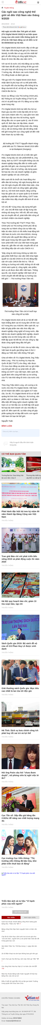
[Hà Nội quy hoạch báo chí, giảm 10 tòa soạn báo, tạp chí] (20, 585)
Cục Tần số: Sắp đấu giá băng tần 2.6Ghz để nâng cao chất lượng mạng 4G (20, 818)
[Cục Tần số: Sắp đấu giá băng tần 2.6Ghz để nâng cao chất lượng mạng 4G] (20, 799)
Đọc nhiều (11, 917)
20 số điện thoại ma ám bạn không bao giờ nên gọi (20, 954)
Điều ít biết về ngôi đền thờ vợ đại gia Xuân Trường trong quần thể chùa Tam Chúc (20, 982)
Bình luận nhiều (30, 917)
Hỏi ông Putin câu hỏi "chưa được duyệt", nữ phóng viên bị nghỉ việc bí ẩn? (20, 775)
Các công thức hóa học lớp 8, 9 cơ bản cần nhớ (18, 966)
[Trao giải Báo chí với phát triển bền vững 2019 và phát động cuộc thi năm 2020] (20, 540)
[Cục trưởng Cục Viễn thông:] (20, 842)
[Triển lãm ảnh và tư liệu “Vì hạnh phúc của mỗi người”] (20, 885)
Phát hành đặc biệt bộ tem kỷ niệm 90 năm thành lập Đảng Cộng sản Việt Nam (20, 514)
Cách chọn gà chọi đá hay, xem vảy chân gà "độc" (19, 959)
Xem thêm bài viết (20, 912)
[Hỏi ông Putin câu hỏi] (20, 756)
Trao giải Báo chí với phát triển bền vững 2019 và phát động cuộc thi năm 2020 (20, 559)
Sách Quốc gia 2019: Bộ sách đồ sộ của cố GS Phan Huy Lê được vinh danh (19, 646)
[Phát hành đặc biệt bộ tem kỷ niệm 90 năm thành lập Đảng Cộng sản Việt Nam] (20, 495)
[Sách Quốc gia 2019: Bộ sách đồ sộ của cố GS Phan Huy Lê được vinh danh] (20, 627)
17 (20, 924)
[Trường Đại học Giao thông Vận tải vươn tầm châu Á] (13, 464)
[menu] (3, 2)
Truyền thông (9, 8)
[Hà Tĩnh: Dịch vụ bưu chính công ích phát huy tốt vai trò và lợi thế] (20, 714)
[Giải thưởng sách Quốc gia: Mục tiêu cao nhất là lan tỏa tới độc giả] (20, 672)
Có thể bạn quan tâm (14, 454)
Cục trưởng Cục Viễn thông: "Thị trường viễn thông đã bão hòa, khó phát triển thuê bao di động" (19, 861)
